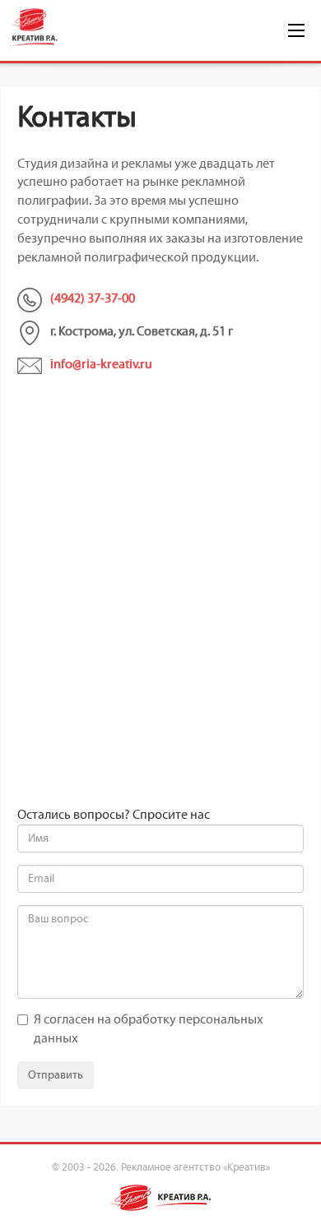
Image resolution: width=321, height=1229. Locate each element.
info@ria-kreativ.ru (101, 365)
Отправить (55, 1075)
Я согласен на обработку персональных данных (148, 1029)
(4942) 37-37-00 (92, 299)
